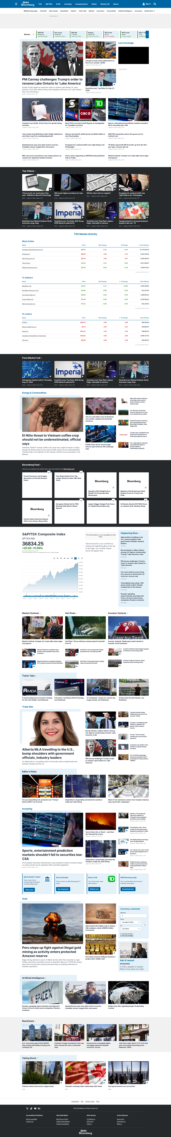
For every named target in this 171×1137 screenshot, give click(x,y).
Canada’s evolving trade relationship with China (83, 1086)
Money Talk (92, 877)
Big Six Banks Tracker (32, 877)
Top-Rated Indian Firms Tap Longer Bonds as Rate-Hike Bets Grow (68, 478)
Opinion (73, 11)
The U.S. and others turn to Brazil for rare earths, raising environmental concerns (100, 419)
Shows (116, 4)
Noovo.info (120, 1119)
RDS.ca (119, 1124)
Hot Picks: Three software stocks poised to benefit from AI (85, 642)
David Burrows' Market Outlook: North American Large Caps (37, 222)
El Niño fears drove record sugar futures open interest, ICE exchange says (100, 447)
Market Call (105, 4)
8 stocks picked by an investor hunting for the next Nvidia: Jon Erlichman (37, 699)
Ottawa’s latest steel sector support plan (38, 1086)
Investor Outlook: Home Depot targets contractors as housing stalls (136, 649)
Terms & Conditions (62, 1124)
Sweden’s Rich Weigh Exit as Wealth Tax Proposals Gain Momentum (99, 493)
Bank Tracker (53, 11)
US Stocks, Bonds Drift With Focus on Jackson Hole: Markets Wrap (134, 505)
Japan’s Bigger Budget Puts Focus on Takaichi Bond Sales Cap (101, 505)
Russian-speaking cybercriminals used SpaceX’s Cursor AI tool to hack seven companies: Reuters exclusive (41, 1008)
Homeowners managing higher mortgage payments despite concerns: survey (99, 1045)
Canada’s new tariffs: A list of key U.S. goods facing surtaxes (139, 746)
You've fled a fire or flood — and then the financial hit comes (100, 833)
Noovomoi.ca (121, 1121)
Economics (100, 11)
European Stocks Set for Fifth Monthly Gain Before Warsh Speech (67, 506)
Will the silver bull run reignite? (99, 193)
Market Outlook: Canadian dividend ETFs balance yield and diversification (50, 662)
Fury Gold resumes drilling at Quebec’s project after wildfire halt (100, 958)
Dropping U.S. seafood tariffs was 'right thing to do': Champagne (132, 194)
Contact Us (29, 1121)
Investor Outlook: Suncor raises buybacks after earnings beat (134, 661)
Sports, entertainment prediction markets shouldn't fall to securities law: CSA (52, 855)
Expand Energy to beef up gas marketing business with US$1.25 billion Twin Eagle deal (138, 423)
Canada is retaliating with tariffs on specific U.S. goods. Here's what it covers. (138, 725)
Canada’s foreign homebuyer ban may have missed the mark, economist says (69, 1045)
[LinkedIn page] (39, 1108)
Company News (81, 4)
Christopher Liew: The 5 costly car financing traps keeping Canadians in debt (139, 829)
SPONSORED (125, 964)
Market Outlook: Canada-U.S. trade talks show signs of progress (42, 642)
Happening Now (130, 533)
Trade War (43, 11)
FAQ (82, 1101)
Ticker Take (82, 11)
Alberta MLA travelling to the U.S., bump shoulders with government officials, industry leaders (48, 753)
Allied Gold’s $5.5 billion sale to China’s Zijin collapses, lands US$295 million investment (100, 928)
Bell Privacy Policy (62, 1119)
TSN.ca (89, 1124)
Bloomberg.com (69, 469)
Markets (91, 11)
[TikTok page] (31, 1108)
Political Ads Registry (63, 1121)
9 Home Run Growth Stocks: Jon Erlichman (131, 699)
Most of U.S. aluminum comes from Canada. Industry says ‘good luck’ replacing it (128, 801)
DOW (58, 4)
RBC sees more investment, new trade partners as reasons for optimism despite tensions (41, 157)
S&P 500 (49, 4)
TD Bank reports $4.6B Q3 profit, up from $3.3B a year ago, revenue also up (127, 146)
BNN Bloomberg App (31, 11)
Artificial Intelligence (125, 11)
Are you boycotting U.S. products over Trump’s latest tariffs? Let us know (40, 801)
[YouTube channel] (35, 1108)
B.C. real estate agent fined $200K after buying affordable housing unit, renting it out (36, 1045)
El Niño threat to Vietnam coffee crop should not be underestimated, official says (51, 440)
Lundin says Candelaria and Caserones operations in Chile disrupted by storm (139, 434)
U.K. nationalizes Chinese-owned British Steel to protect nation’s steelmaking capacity (139, 445)
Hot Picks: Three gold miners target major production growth (92, 662)
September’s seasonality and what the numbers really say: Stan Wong (83, 801)
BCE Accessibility (31, 1119)
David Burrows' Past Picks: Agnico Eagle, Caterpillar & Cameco (100, 222)
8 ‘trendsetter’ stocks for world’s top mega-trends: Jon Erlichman (101, 699)
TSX (40, 4)
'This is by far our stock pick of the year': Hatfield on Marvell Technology (36, 194)
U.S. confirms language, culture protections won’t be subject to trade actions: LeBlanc (139, 757)
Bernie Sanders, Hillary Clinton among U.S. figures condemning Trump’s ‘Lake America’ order (101, 733)
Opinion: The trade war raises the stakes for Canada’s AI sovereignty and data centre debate (138, 816)
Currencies (138, 11)
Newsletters (64, 11)
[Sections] (16, 4)
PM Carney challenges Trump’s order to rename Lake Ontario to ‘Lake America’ (100, 761)
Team (98, 1101)
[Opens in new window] (133, 950)
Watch (94, 4)
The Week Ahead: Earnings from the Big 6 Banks (139, 840)
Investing (67, 4)
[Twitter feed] (27, 1108)
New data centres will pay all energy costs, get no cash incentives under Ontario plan (138, 401)
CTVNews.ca (91, 1119)
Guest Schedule (62, 877)
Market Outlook (150, 11)
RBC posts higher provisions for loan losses (68, 194)
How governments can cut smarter (121, 1086)
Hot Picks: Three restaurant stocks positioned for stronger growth (91, 650)
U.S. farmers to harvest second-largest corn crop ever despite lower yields (138, 412)
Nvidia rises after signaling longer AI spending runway (126, 1007)
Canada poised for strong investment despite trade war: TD (133, 222)
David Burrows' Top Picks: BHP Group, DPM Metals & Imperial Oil (69, 222)
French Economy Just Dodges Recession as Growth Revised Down (35, 478)
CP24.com (90, 1121)
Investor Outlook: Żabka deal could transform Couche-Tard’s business (125, 642)
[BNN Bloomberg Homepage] (27, 4)
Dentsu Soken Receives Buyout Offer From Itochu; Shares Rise (36, 520)
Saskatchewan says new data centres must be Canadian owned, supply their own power (40, 146)
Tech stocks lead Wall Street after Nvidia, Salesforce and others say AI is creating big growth (42, 135)
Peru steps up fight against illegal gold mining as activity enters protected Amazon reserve (51, 952)
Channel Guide (89, 1101)
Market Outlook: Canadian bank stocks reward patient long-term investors (48, 651)
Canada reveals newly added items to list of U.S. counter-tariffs (100, 62)
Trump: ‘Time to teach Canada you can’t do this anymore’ (138, 736)
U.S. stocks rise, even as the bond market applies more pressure (139, 851)
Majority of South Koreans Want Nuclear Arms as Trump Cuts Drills (133, 493)
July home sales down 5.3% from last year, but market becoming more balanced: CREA (133, 1045)
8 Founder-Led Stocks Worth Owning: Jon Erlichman (69, 699)
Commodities (111, 11)
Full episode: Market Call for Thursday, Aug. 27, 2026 (37, 381)
